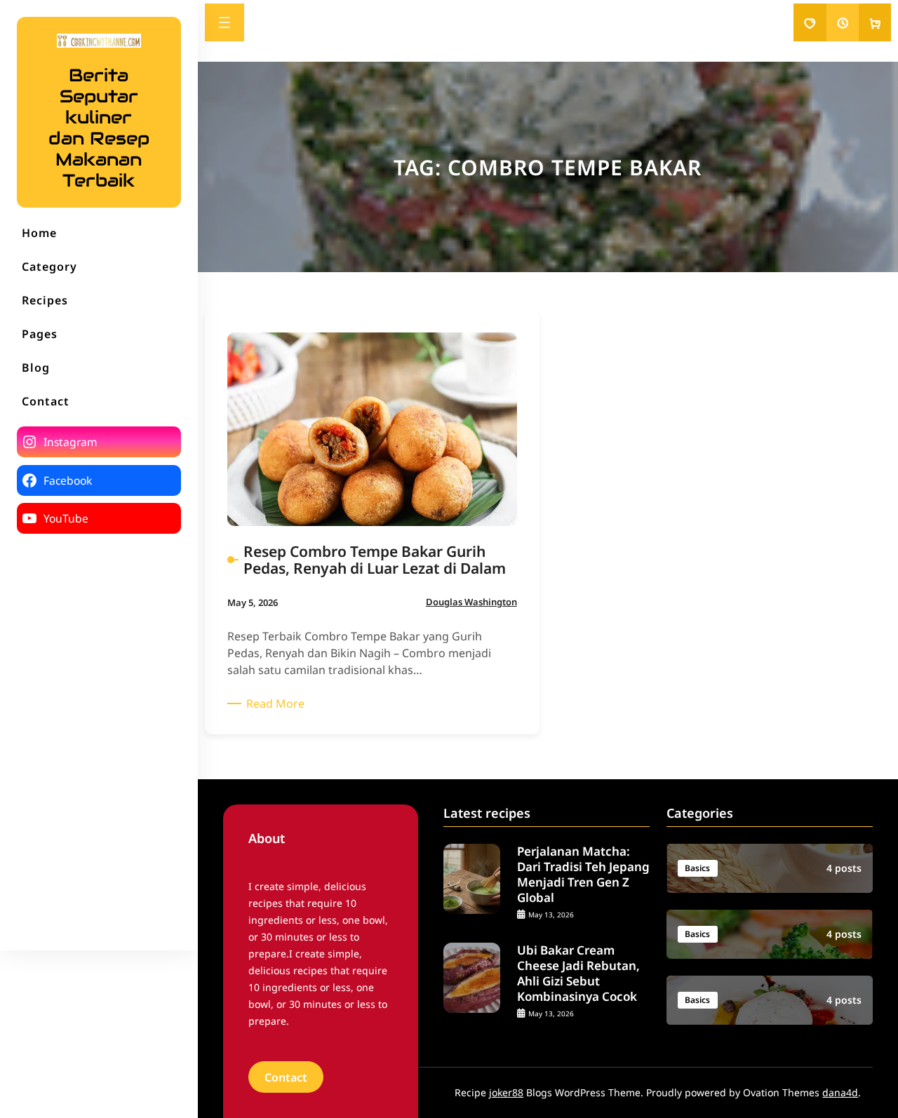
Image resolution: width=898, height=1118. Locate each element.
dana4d (840, 1092)
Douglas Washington (471, 601)
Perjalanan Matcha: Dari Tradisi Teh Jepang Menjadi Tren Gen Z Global (583, 874)
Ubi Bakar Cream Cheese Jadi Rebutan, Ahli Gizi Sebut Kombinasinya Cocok (578, 973)
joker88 (506, 1092)
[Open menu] (224, 22)
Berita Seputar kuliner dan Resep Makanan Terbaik (98, 127)
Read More (277, 703)
